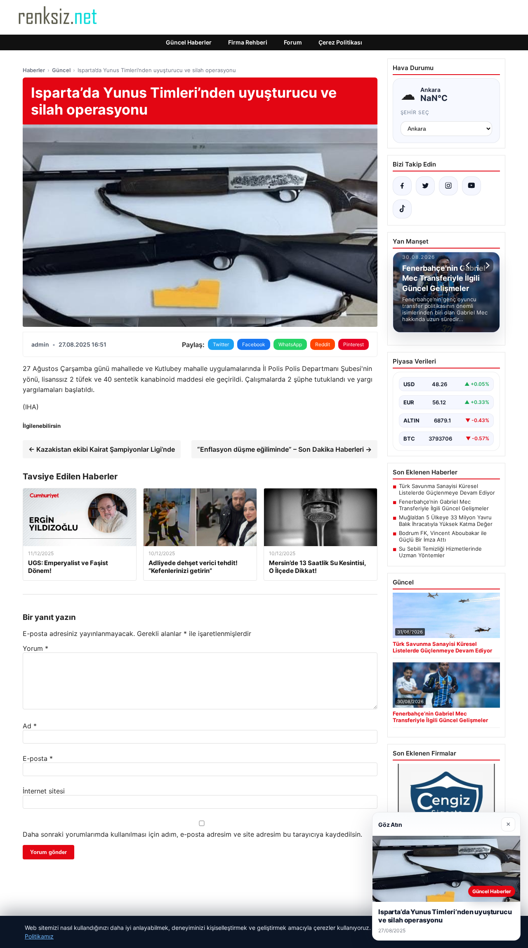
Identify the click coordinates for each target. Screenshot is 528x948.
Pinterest (353, 344)
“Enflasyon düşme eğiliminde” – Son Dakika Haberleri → (284, 449)
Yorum (35, 648)
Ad (30, 726)
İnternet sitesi (44, 791)
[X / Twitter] (425, 185)
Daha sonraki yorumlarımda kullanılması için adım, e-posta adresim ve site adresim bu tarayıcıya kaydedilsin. (192, 834)
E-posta (38, 758)
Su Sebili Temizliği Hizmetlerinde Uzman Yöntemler (440, 551)
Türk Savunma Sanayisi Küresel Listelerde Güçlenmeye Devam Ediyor (447, 489)
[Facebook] (402, 185)
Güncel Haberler (189, 42)
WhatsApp (290, 344)
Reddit (322, 344)
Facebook (253, 344)
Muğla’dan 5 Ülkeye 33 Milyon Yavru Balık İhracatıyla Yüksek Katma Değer (446, 520)
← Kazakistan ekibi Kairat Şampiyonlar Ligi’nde (101, 449)
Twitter (221, 344)
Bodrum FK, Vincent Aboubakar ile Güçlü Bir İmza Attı (443, 536)
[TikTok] (402, 208)
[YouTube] (471, 185)
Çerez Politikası (340, 42)
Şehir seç (415, 112)
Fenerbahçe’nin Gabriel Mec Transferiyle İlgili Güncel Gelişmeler (444, 505)
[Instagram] (448, 185)
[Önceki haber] (469, 265)
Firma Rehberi (247, 42)
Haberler (34, 70)
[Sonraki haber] (486, 265)
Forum (293, 42)
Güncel (61, 70)
